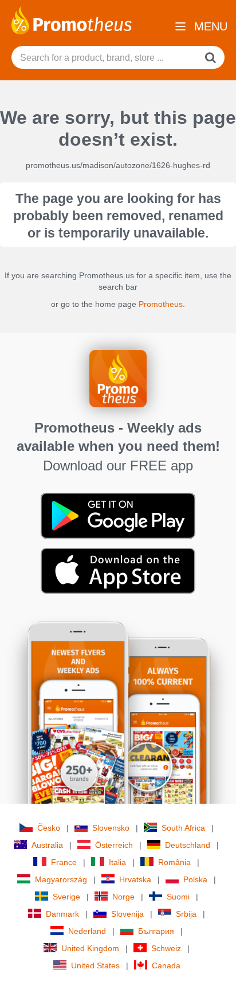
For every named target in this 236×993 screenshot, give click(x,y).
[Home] (71, 19)
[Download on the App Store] (118, 570)
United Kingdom (90, 948)
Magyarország (61, 879)
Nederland (87, 931)
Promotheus (161, 304)
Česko (48, 827)
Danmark (62, 913)
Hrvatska (135, 879)
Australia (47, 845)
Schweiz (166, 948)
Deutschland (187, 845)
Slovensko (110, 827)
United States (95, 965)
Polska (195, 879)
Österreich (114, 845)
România (174, 862)
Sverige (66, 896)
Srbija (186, 913)
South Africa (183, 827)
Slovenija (127, 913)
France (64, 862)
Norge (123, 896)
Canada (166, 965)
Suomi (178, 896)
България (156, 931)
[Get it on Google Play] (118, 515)
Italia (117, 862)
